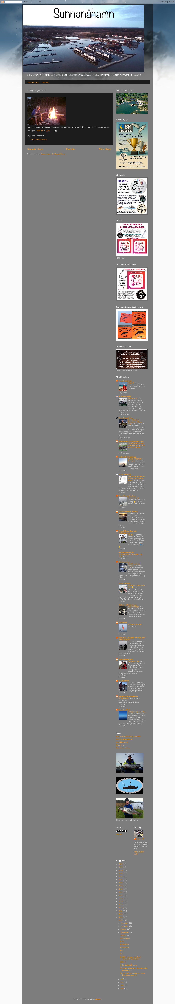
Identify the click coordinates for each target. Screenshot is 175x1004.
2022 (121, 876)
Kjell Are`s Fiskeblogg (127, 605)
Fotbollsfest (124, 944)
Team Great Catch (126, 659)
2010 (121, 914)
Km (121, 951)
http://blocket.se (122, 742)
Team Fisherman (125, 381)
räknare (119, 834)
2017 (121, 892)
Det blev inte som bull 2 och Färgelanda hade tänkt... (130, 958)
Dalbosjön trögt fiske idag (136, 712)
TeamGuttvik (124, 681)
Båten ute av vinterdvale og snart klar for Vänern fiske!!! (136, 478)
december (125, 923)
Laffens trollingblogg (127, 457)
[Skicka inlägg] (56, 131)
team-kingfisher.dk (126, 552)
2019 (121, 886)
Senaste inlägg (35, 149)
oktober (124, 929)
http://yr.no (120, 745)
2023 (121, 873)
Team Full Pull (124, 710)
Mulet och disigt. (134, 498)
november (125, 926)
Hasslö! (130, 535)
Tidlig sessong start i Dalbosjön (135, 460)
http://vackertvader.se (124, 739)
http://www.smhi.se (123, 748)
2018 (121, 889)
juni (122, 982)
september (125, 932)
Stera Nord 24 (133, 398)
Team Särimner (124, 583)
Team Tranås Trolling (127, 496)
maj (122, 985)
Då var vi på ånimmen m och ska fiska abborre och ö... (132, 974)
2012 (121, 908)
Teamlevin (123, 622)
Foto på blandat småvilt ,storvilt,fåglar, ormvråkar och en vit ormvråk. (136, 445)
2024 (121, 870)
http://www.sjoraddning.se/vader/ (128, 736)
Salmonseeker (124, 562)
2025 (121, 867)
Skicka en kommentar (38, 139)
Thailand (131, 383)
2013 (121, 904)
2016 (121, 895)
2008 (121, 920)
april (122, 988)
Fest (121, 941)
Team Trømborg (125, 474)
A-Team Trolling (125, 396)
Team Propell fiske (126, 418)
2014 (121, 901)
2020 (121, 883)
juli (122, 979)
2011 (121, 911)
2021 (121, 880)
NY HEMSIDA (124, 698)
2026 (121, 864)
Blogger (98, 999)
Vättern (123, 962)
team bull (140, 839)
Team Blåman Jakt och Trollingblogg (128, 532)
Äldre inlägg (105, 149)
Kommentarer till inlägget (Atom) (53, 154)
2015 (121, 898)
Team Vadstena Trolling (128, 511)
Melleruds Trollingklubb (128, 696)
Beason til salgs (133, 607)
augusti (124, 935)
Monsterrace (125, 938)
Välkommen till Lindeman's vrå (131, 441)
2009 (121, 917)
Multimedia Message (135, 624)
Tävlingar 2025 (33, 82)
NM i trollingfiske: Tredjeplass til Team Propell (135, 422)
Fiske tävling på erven (128, 965)
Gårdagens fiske (134, 661)
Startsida (45, 82)
